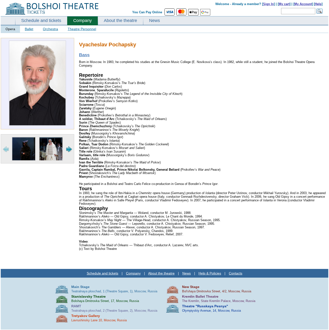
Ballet (29, 29)
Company (82, 20)
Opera (10, 29)
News (154, 20)
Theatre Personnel (82, 29)
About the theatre (120, 20)
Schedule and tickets (41, 20)
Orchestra (50, 29)
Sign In (268, 4)
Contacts (235, 273)
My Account (303, 4)
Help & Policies (209, 273)
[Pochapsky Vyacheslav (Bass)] (37, 124)
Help (318, 4)
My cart (284, 4)
